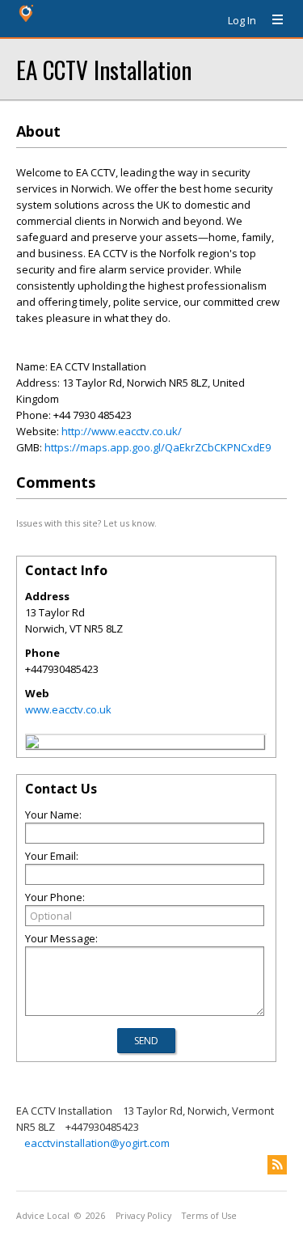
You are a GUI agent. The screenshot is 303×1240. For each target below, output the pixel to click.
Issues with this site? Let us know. (86, 523)
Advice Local (42, 1215)
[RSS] (277, 1164)
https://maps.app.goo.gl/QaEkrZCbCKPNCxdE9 (157, 447)
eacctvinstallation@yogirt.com (97, 1143)
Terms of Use (209, 1215)
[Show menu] (271, 20)
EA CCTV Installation (103, 69)
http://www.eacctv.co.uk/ (121, 431)
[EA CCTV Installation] (32, 744)
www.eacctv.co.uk (68, 709)
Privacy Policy (143, 1215)
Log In (242, 20)
